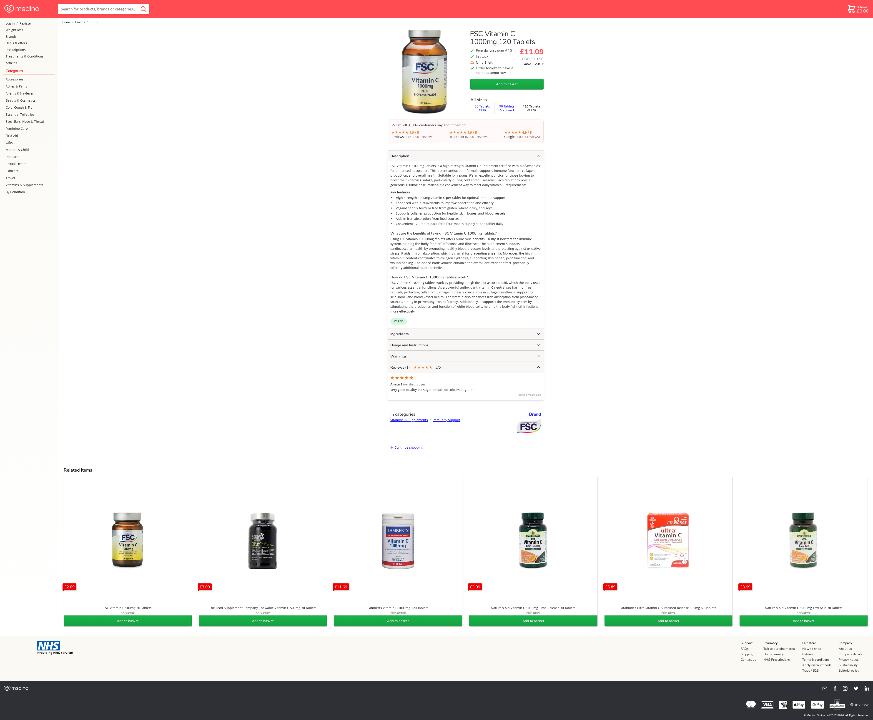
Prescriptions (16, 50)
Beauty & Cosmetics (21, 100)
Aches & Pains (16, 86)
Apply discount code (816, 665)
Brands (11, 36)
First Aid (12, 135)
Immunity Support (446, 420)
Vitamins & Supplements (24, 185)
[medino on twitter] (853, 688)
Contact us (748, 660)
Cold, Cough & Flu (19, 107)
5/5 (415, 367)
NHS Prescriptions (776, 660)
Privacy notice (848, 660)
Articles (11, 63)
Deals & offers (16, 43)
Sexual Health (16, 164)
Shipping (747, 654)
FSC (92, 22)
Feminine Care (17, 128)
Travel (10, 178)
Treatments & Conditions (25, 56)
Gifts (9, 142)
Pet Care (12, 157)
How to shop (811, 649)
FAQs (745, 649)
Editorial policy (849, 670)
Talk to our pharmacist (779, 649)
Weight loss (14, 30)
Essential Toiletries (20, 114)
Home (66, 22)
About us (845, 649)
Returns (808, 654)
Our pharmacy (773, 654)
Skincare (12, 171)
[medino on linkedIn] (864, 688)
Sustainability (848, 665)
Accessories (14, 79)
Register (26, 23)
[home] (28, 9)
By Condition (15, 192)
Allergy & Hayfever (20, 93)
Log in (10, 23)
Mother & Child (17, 150)
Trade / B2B (810, 670)
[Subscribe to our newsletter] (823, 688)
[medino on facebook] (832, 688)
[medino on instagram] (843, 688)
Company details (850, 654)
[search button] (143, 9)
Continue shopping (409, 447)
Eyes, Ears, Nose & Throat (25, 121)
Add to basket (507, 84)
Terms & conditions (816, 660)
